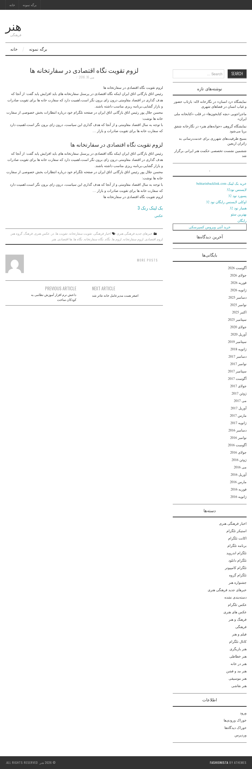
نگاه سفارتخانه (94, 239)
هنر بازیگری (238, 648)
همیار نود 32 (238, 208)
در (52, 233)
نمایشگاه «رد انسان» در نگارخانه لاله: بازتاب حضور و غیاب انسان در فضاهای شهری (210, 104)
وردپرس (241, 735)
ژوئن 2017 (239, 393)
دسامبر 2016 (237, 430)
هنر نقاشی (239, 685)
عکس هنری (42, 233)
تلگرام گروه (238, 575)
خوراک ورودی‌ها (235, 720)
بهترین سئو (239, 214)
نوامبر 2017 (238, 363)
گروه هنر (16, 233)
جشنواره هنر (238, 582)
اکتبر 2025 (239, 312)
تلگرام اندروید (236, 553)
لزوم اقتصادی (154, 239)
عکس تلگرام (237, 604)
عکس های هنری (235, 612)
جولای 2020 (238, 326)
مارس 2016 (238, 481)
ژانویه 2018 (238, 349)
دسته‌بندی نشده (235, 597)
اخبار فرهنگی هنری (233, 523)
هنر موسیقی (238, 678)
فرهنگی (241, 626)
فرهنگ (28, 233)
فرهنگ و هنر (238, 619)
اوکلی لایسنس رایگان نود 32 (226, 202)
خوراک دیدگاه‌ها (235, 727)
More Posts (147, 260)
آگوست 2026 (237, 267)
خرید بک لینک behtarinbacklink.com (221, 183)
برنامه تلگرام (237, 545)
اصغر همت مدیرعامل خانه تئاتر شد (115, 295)
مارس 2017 (238, 415)
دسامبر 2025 (237, 297)
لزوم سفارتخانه (133, 239)
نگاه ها (78, 239)
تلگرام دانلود (237, 560)
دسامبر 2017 (237, 356)
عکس (159, 215)
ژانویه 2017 (238, 422)
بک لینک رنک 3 (150, 207)
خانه (12, 4)
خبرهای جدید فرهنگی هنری (134, 233)
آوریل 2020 (239, 334)
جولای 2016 (238, 452)
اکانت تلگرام (237, 538)
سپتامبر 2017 (237, 371)
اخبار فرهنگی (102, 233)
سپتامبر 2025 (237, 319)
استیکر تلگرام (236, 530)
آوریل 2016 (239, 474)
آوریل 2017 (239, 408)
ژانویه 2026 (238, 290)
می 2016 (240, 467)
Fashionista (219, 762)
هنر (13, 25)
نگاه (107, 239)
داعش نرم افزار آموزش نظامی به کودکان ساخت (53, 297)
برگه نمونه (30, 4)
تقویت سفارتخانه (80, 233)
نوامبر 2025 (238, 304)
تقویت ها (62, 233)
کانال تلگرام (238, 641)
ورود (243, 712)
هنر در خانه (239, 663)
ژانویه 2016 (238, 496)
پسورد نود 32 (237, 195)
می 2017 (240, 400)
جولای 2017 (238, 386)
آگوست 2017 (237, 378)
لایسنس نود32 (237, 189)
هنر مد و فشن (236, 671)
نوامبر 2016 (238, 437)
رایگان (242, 220)
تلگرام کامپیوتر (236, 567)
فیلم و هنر (239, 634)
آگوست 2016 (237, 445)
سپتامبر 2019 (237, 341)
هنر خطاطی (238, 656)
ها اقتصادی (65, 239)
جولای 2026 (238, 275)
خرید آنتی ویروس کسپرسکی (210, 227)
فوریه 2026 (239, 282)
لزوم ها (117, 239)
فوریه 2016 (239, 489)
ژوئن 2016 (239, 459)
